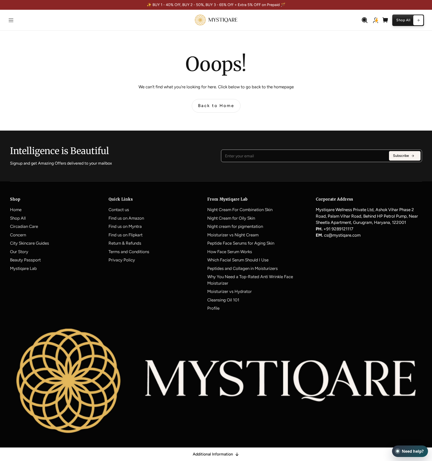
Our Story (19, 251)
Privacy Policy (121, 259)
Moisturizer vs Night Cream (232, 234)
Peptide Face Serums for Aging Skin (240, 243)
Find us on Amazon (126, 218)
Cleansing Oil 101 (223, 299)
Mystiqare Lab (23, 268)
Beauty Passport (25, 259)
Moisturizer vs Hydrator (229, 291)
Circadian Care (24, 226)
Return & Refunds (124, 243)
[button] (11, 20)
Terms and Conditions (128, 251)
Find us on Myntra (125, 226)
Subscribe (401, 156)
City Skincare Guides (29, 243)
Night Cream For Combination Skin (239, 209)
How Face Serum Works (229, 251)
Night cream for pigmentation (235, 226)
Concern (18, 234)
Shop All (18, 218)
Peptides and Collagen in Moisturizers (242, 268)
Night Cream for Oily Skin (231, 218)
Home (16, 209)
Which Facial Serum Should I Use (237, 259)
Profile (213, 308)
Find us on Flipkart (125, 234)
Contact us (118, 209)
